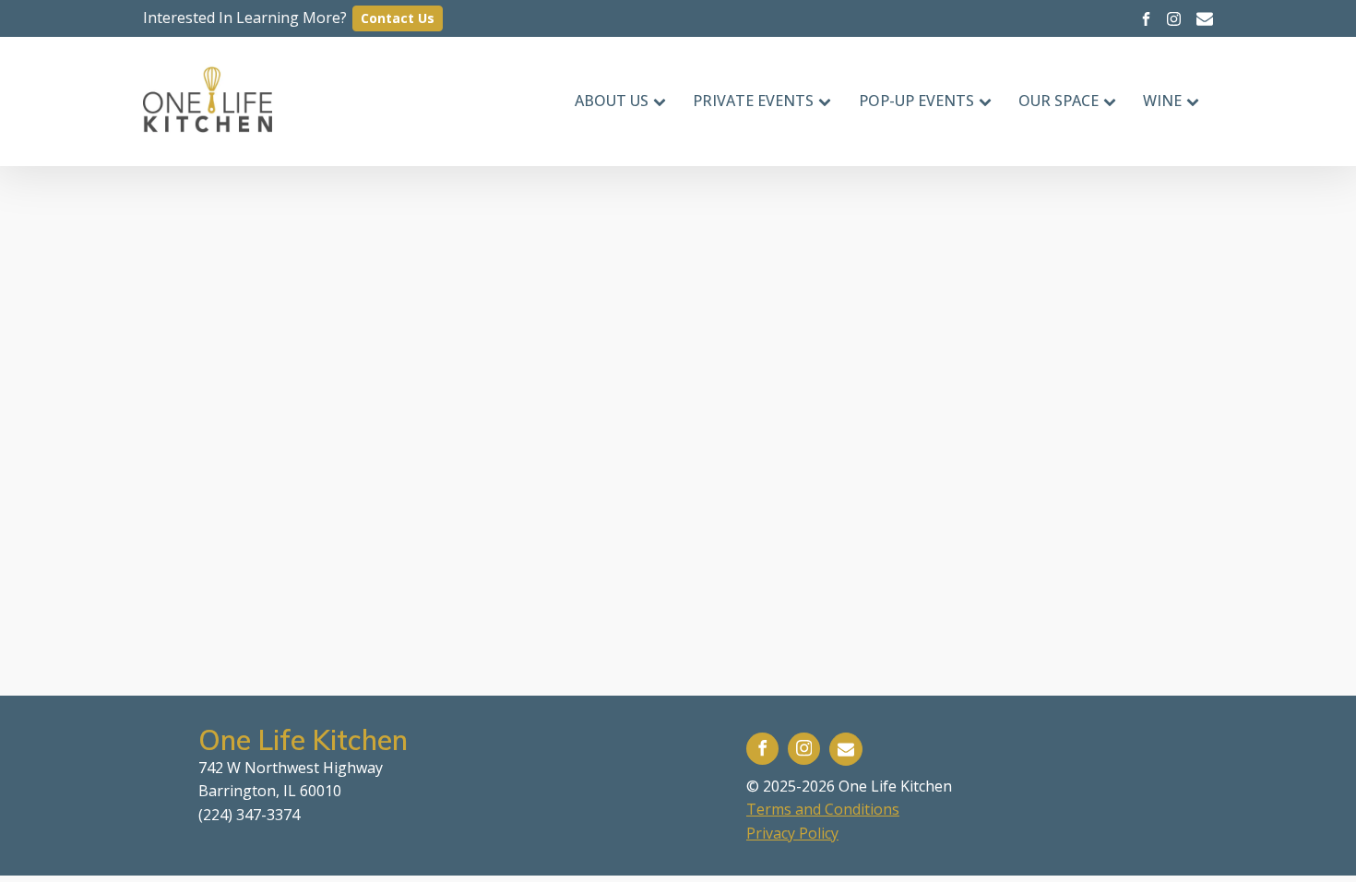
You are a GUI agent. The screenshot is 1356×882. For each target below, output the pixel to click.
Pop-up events (916, 100)
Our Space (1058, 100)
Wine (1162, 100)
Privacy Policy (792, 833)
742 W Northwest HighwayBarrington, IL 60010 (290, 779)
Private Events (753, 100)
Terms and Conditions (822, 809)
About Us (611, 100)
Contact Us (397, 18)
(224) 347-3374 (249, 815)
